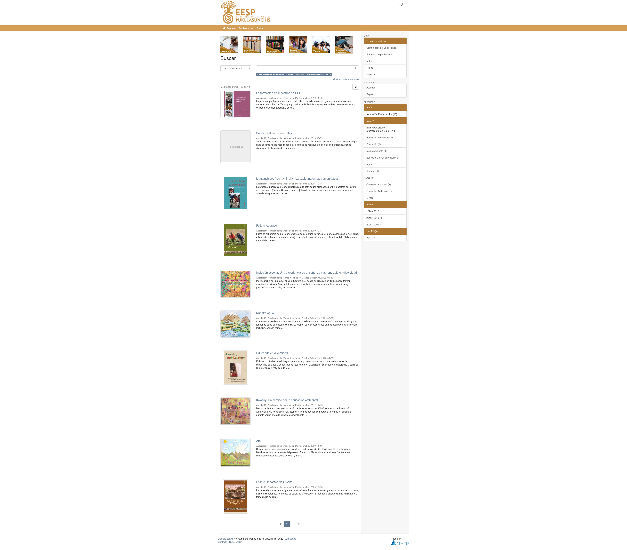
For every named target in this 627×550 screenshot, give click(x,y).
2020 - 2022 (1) (374, 211)
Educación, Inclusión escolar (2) (382, 157)
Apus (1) (370, 177)
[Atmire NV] (400, 542)
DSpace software (227, 538)
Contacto (222, 541)
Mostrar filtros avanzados (346, 79)
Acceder (370, 87)
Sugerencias (235, 541)
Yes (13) (370, 237)
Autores (370, 61)
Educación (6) (373, 144)
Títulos (369, 67)
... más (369, 197)
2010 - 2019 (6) (374, 217)
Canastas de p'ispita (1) (378, 184)
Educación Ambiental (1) (379, 191)
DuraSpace (290, 538)
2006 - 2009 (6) (374, 224)
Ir (356, 68)
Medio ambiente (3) (376, 150)
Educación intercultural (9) (380, 137)
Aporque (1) (372, 171)
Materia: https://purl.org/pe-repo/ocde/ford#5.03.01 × (309, 74)
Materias (370, 74)
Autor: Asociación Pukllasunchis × (271, 74)
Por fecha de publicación (379, 54)
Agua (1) (370, 164)
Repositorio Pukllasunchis (239, 28)
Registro (370, 94)
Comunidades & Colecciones (381, 47)
